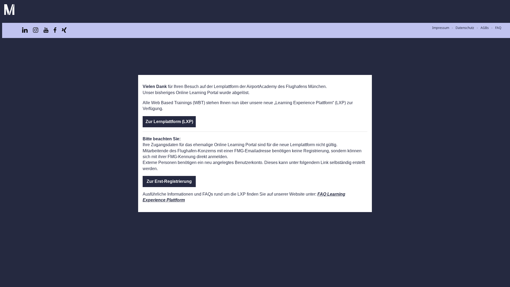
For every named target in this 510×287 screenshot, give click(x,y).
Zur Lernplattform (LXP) (169, 121)
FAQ (498, 28)
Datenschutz (465, 28)
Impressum (440, 28)
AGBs (485, 28)
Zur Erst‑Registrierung (169, 181)
